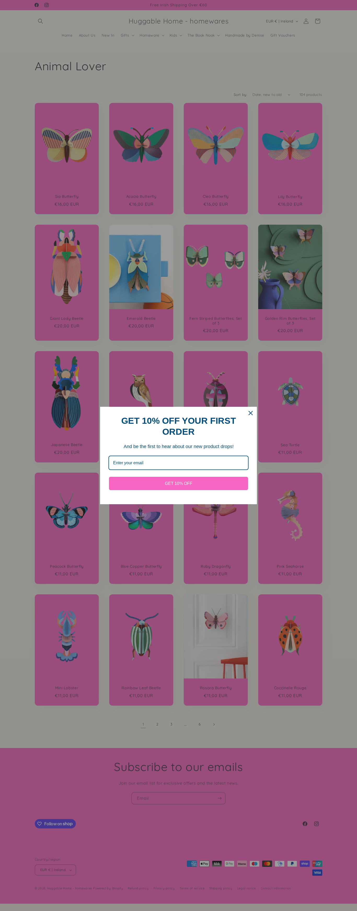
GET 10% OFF (178, 483)
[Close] (250, 413)
